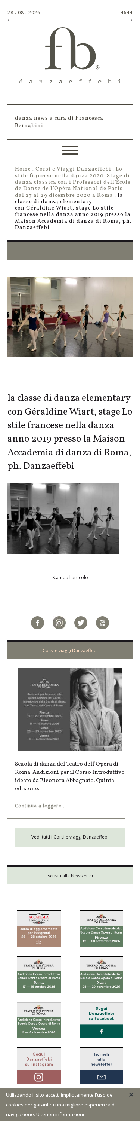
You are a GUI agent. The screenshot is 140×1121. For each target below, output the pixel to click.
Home (23, 169)
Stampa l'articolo (70, 577)
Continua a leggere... (40, 806)
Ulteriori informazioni (60, 1114)
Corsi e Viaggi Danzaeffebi (73, 169)
